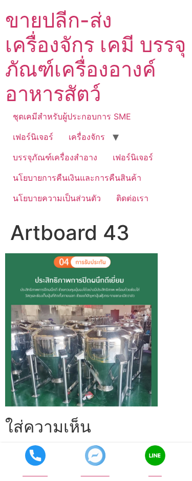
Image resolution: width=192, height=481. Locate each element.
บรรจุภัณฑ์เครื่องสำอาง (55, 157)
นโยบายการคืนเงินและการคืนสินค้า (77, 178)
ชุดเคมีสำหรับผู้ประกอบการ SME (72, 116)
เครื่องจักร (87, 137)
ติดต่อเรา (132, 198)
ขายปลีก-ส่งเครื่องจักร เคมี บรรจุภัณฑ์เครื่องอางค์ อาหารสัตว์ (95, 57)
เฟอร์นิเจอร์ (33, 137)
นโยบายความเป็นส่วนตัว (57, 198)
